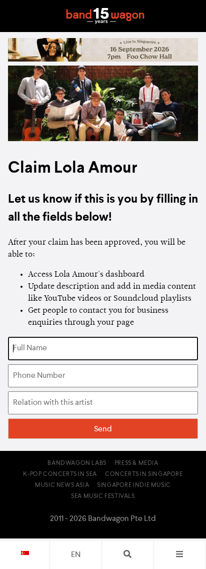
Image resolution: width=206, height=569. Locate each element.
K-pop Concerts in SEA (60, 474)
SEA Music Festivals (102, 496)
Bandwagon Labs (77, 463)
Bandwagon (105, 16)
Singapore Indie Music (134, 485)
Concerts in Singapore (144, 474)
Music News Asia (62, 485)
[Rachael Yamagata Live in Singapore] (103, 60)
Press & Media (136, 463)
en (75, 555)
